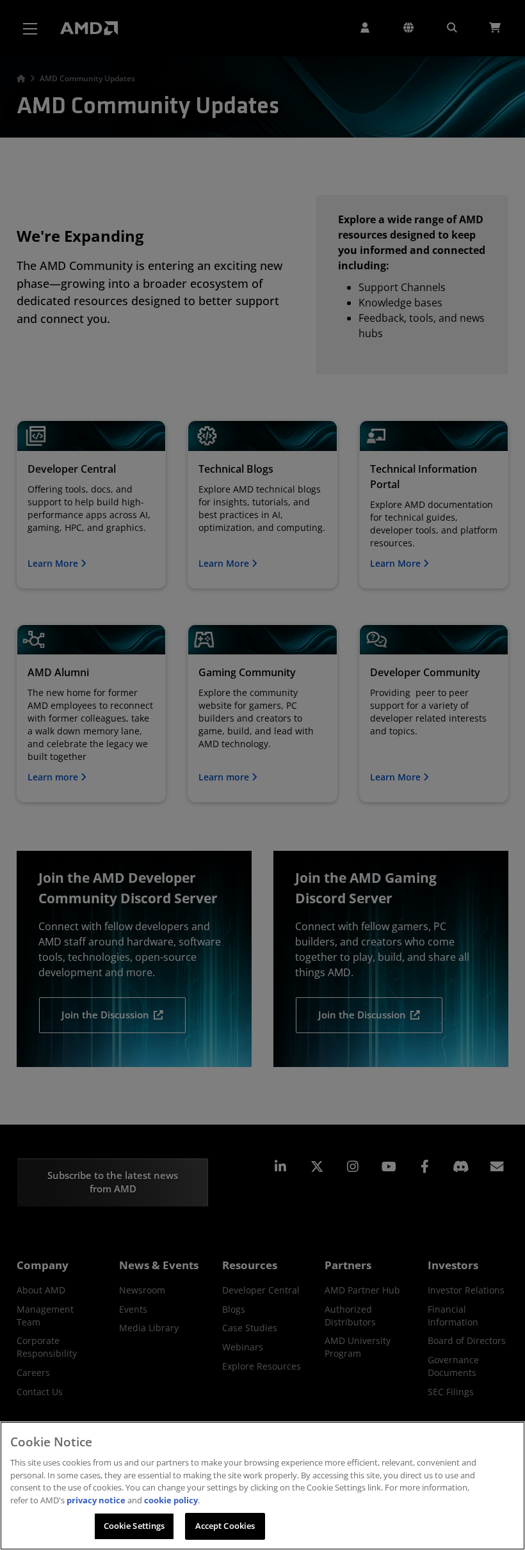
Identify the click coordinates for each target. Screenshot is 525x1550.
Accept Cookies (225, 1525)
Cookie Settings (134, 1525)
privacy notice (96, 1500)
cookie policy (171, 1500)
